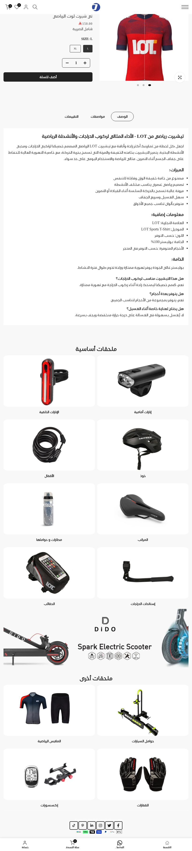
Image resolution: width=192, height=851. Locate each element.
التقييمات (71, 116)
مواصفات (98, 116)
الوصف (122, 116)
